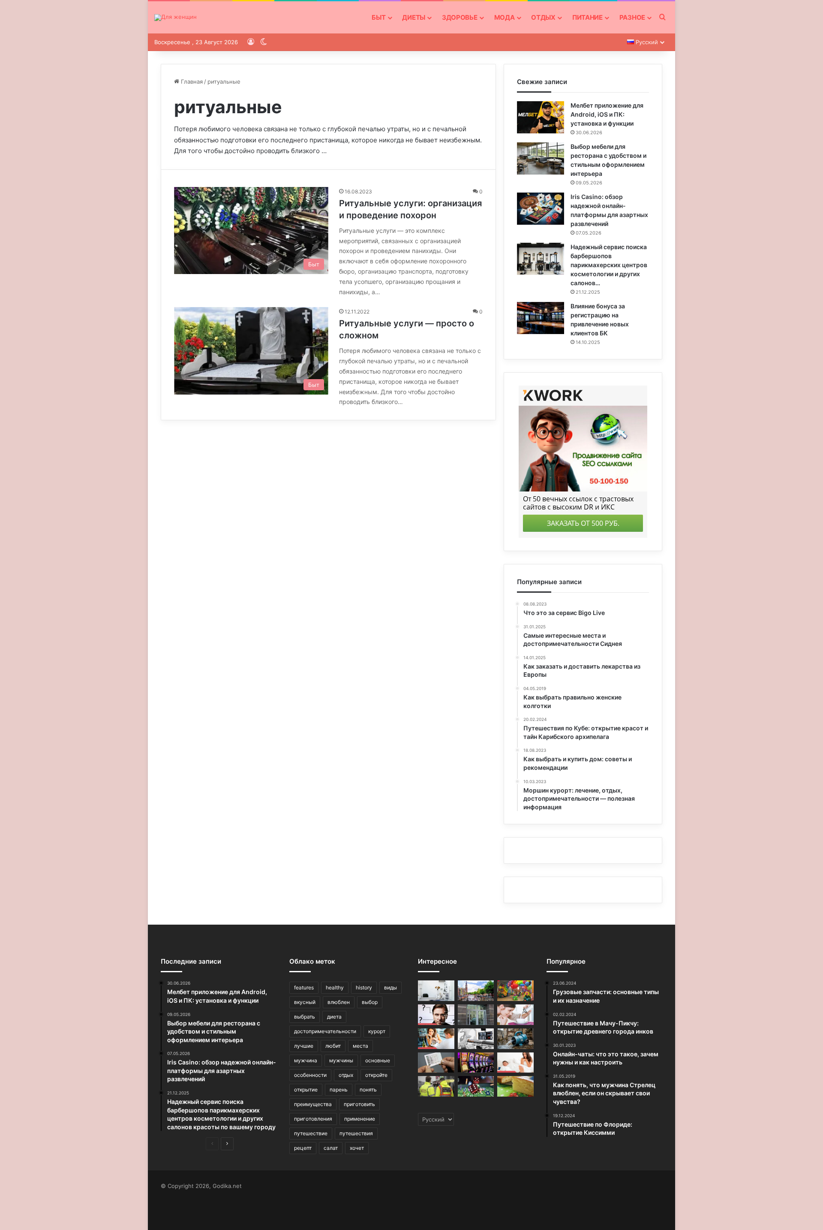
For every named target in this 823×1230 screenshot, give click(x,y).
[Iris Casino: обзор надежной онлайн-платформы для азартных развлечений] (540, 209)
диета (334, 1016)
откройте (376, 1075)
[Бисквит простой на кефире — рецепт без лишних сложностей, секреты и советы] (515, 1086)
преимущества (313, 1104)
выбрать (304, 1016)
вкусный (304, 1002)
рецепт (303, 1148)
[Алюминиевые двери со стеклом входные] (476, 1014)
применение (359, 1118)
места (360, 1046)
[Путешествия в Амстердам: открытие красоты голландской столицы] (476, 990)
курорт (376, 1031)
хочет (357, 1148)
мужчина (305, 1060)
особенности (310, 1075)
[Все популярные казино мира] (476, 1062)
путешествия (356, 1133)
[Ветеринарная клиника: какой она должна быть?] (436, 990)
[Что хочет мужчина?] (436, 1038)
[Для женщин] (175, 17)
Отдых (543, 17)
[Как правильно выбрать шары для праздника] (515, 990)
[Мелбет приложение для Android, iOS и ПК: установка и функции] (540, 117)
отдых (346, 1075)
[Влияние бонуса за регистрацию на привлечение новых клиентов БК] (540, 318)
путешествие (310, 1133)
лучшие (303, 1046)
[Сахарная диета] (515, 1014)
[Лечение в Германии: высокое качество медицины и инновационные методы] (476, 1038)
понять (368, 1089)
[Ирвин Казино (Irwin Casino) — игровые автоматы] (476, 1086)
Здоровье (460, 17)
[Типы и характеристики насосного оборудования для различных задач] (515, 1038)
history (364, 987)
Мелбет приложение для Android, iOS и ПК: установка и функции (607, 114)
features (304, 987)
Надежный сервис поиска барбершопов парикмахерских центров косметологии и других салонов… (609, 264)
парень (339, 1089)
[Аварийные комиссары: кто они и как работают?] (436, 1086)
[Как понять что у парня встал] (515, 1062)
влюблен (338, 1002)
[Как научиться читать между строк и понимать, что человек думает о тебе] (436, 1014)
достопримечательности (325, 1031)
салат (331, 1148)
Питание (587, 17)
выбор (370, 1002)
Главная (191, 81)
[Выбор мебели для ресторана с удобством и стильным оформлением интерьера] (540, 158)
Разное (632, 17)
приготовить (359, 1104)
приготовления (313, 1118)
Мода (504, 17)
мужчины (341, 1060)
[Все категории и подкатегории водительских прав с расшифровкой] (436, 1062)
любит (333, 1046)
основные (377, 1060)
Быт (378, 17)
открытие (306, 1089)
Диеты (413, 17)
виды (390, 987)
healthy (335, 987)
